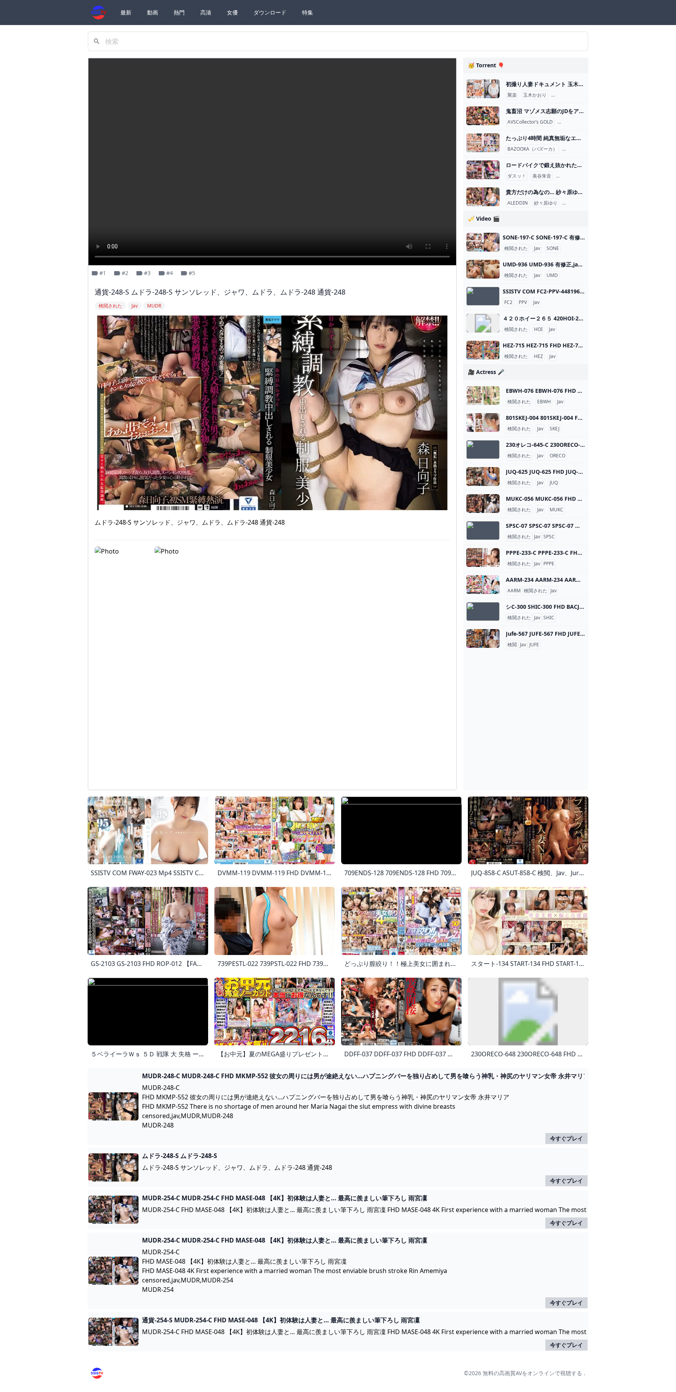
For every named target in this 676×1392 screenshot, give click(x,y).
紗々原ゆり (545, 203)
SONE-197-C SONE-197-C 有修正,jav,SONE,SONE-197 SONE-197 (585, 237)
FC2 (508, 302)
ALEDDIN (517, 203)
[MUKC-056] (483, 503)
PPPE (548, 564)
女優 (232, 12)
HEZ (538, 356)
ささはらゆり (578, 203)
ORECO (557, 456)
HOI (538, 329)
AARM (514, 591)
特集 (307, 12)
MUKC (556, 510)
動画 (152, 12)
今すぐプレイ (566, 1138)
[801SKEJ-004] (483, 422)
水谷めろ (568, 122)
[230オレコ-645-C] (483, 449)
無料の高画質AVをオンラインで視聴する (532, 1373)
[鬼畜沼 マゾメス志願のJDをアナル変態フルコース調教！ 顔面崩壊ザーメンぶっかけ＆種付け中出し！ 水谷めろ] (483, 115)
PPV (523, 302)
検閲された (516, 248)
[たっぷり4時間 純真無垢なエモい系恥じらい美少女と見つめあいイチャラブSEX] (483, 142)
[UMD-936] (483, 269)
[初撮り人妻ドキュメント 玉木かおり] (483, 88)
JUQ (554, 483)
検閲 (512, 645)
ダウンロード (270, 12)
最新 (125, 12)
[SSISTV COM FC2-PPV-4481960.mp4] (483, 296)
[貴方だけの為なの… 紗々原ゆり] (483, 196)
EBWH (544, 402)
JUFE (534, 645)
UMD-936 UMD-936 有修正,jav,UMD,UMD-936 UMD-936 (575, 264)
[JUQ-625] (483, 476)
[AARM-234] (483, 584)
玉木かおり (535, 95)
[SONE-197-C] (483, 242)
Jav (537, 248)
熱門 (179, 12)
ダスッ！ (516, 176)
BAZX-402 (574, 149)
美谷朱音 (541, 176)
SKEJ (554, 429)
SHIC (548, 618)
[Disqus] (272, 685)
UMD (552, 275)
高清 (205, 12)
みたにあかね (571, 176)
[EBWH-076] (483, 395)
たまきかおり (567, 95)
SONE (553, 248)
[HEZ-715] (483, 350)
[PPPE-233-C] (483, 557)
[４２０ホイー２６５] (483, 323)
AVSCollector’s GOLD (530, 122)
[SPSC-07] (483, 530)
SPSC (549, 537)
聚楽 (512, 95)
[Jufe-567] (483, 638)
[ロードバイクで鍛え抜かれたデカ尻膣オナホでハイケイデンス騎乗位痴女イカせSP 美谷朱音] (483, 169)
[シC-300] (483, 611)
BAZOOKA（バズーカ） (532, 149)
